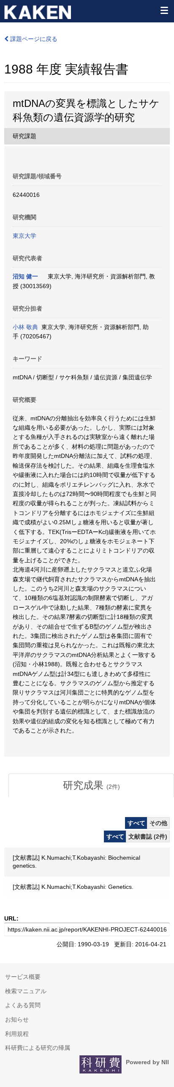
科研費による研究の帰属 (37, 1047)
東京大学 (24, 235)
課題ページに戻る (32, 38)
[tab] (91, 785)
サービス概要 (23, 976)
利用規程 (17, 1033)
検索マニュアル (25, 991)
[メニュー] (164, 10)
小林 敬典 (25, 327)
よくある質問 (23, 1005)
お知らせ (17, 1019)
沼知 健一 (25, 276)
